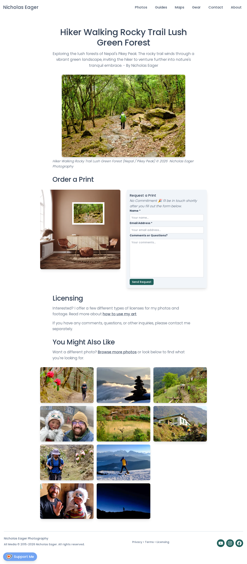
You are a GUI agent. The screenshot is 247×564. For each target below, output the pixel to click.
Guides (161, 7)
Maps (179, 7)
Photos (141, 7)
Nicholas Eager (20, 7)
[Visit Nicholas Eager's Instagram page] (230, 543)
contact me (179, 323)
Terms (150, 542)
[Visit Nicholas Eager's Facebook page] (239, 543)
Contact (215, 7)
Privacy (137, 542)
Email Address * (141, 223)
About (236, 7)
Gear (196, 7)
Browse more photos (117, 352)
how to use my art (119, 314)
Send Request (141, 282)
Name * (135, 211)
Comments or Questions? (148, 235)
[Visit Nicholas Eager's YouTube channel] (221, 543)
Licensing (162, 542)
